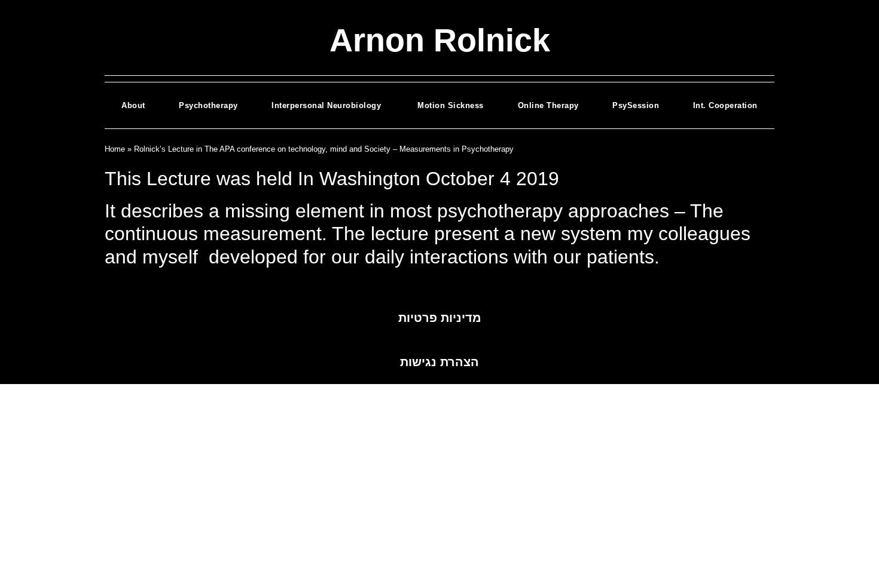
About (133, 105)
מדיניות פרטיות (439, 317)
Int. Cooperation (725, 105)
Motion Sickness (450, 105)
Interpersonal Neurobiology (327, 105)
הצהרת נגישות (439, 362)
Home (115, 149)
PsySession (635, 105)
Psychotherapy (208, 105)
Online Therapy (548, 105)
